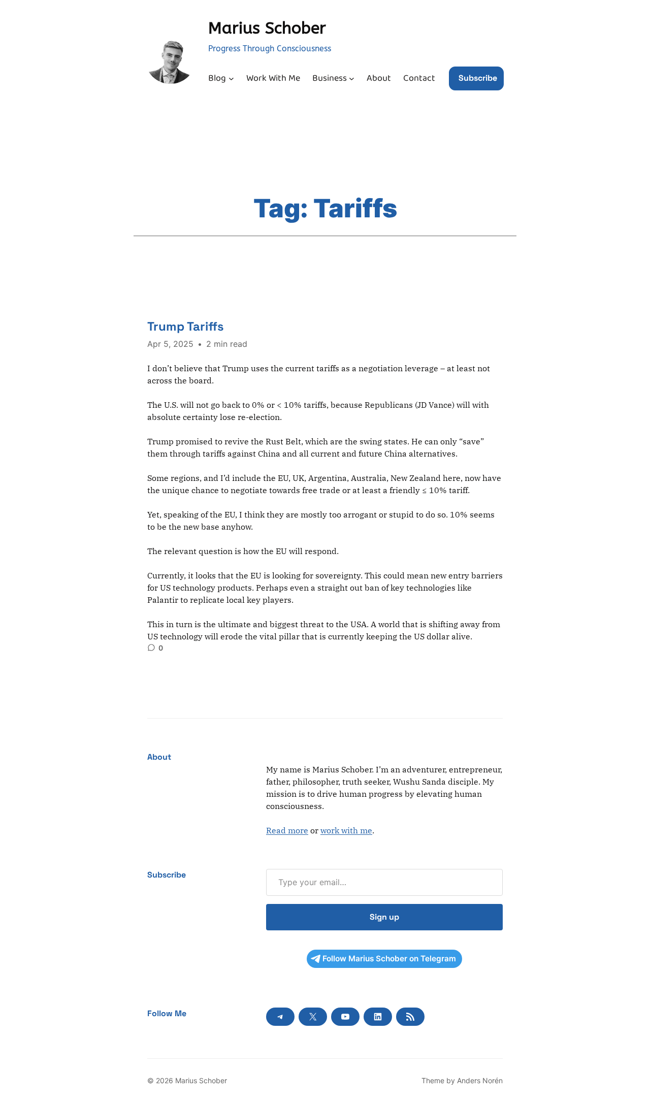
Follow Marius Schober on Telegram (389, 958)
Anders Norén (480, 1080)
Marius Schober (267, 28)
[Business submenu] (351, 78)
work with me (346, 830)
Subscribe (478, 78)
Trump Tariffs (185, 326)
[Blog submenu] (231, 78)
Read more (287, 830)
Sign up (384, 917)
